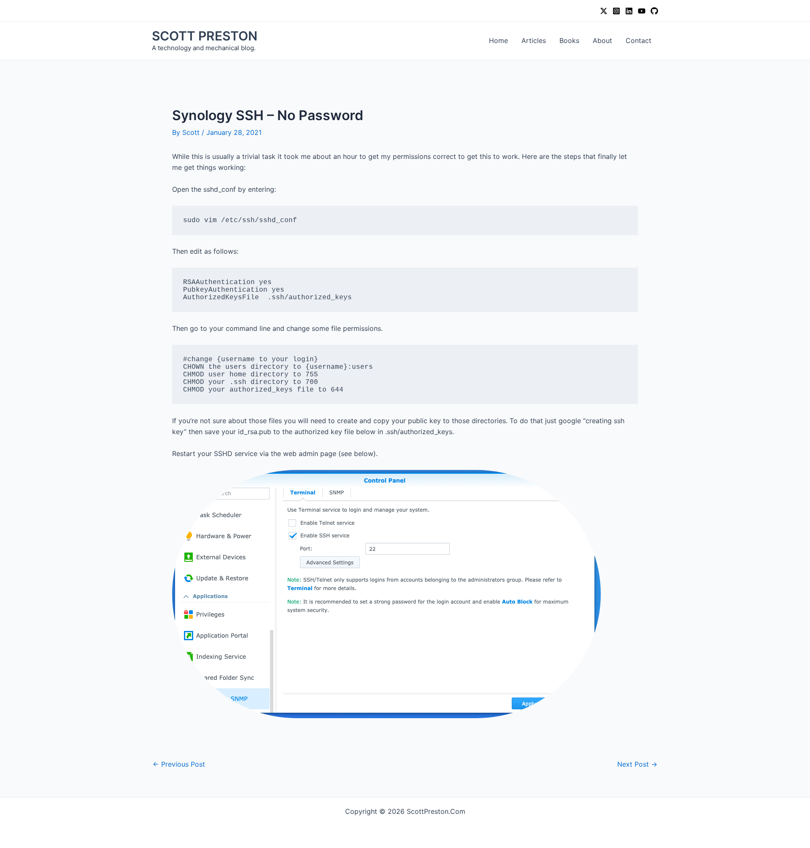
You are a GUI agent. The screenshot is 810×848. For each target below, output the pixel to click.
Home (498, 40)
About (602, 40)
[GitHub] (654, 11)
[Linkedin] (629, 11)
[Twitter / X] (604, 11)
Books (569, 40)
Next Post (637, 764)
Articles (533, 40)
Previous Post (179, 764)
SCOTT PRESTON (204, 35)
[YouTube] (641, 11)
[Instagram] (616, 11)
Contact (638, 40)
